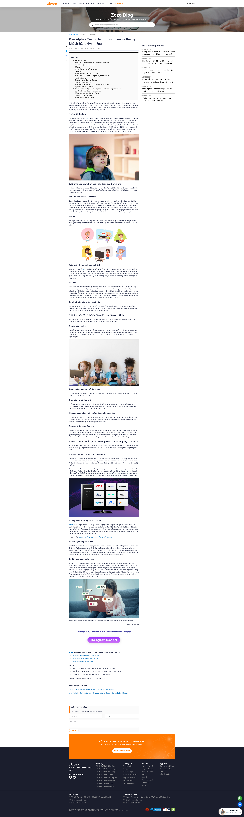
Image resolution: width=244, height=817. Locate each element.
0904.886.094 (135, 803)
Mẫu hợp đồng (128, 781)
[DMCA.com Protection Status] (173, 809)
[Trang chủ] (70, 34)
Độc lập (77, 67)
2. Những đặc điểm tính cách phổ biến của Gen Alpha (91, 63)
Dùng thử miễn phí (122, 751)
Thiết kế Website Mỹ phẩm (105, 786)
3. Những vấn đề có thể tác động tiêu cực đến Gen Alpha (92, 76)
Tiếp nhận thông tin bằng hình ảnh (86, 69)
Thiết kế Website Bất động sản (106, 778)
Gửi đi (74, 730)
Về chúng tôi (127, 766)
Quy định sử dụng (129, 778)
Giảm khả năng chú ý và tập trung (86, 80)
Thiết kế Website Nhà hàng (105, 781)
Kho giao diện (128, 772)
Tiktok (71, 525)
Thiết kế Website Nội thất (104, 783)
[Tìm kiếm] (92, 24)
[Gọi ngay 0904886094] (240, 798)
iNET (71, 770)
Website (65, 3)
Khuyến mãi (119, 3)
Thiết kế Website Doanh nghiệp (107, 769)
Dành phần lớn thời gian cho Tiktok (87, 93)
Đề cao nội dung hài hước (84, 95)
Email (73, 3)
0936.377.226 (81, 803)
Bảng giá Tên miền (148, 769)
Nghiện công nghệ (81, 78)
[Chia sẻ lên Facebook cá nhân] (66, 51)
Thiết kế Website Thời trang (105, 772)
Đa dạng (78, 71)
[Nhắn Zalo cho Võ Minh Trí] (240, 804)
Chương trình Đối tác (167, 766)
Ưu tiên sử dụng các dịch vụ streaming (88, 91)
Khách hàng (101, 3)
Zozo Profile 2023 (129, 783)
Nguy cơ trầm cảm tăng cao (84, 86)
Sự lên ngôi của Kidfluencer (84, 97)
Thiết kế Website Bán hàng (105, 766)
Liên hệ (144, 786)
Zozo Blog (145, 783)
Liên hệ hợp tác (165, 774)
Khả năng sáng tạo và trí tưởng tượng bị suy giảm (92, 84)
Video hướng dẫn (148, 780)
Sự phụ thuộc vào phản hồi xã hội (86, 73)
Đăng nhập (191, 3)
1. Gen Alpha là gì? (79, 60)
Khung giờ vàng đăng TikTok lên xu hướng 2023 (95, 537)
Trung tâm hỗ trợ (147, 777)
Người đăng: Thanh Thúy (79, 48)
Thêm (110, 3)
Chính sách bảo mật (130, 775)
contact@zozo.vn (82, 800)
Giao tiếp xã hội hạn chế (83, 82)
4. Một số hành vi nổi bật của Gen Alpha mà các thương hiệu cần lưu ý (96, 89)
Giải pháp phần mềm (86, 3)
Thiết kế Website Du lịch (104, 775)
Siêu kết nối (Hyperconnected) (85, 65)
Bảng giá (126, 769)
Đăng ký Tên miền (148, 766)
